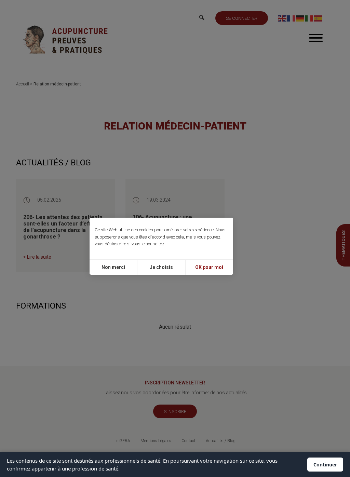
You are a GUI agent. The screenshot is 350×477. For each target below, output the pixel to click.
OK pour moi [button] (209, 267)
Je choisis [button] (161, 267)
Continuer (325, 464)
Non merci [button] (113, 267)
